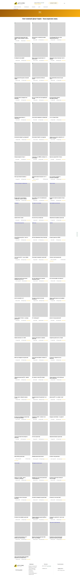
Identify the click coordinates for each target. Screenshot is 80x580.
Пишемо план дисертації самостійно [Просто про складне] (38, 537)
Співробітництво (31, 574)
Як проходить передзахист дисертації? (39, 257)
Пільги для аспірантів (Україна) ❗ (21, 176)
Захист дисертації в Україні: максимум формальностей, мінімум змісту (21, 557)
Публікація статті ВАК (32, 569)
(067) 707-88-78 (37, 2)
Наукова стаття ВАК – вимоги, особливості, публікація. (20, 478)
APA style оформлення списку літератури (39, 237)
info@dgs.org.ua (44, 568)
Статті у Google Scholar (54, 117)
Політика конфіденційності (33, 573)
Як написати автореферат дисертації (21, 517)
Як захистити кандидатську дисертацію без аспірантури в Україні (22, 417)
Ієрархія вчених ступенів (19, 217)
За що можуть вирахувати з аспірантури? (39, 117)
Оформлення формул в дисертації (56, 436)
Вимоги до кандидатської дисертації (21, 357)
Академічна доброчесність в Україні (56, 337)
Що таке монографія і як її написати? (56, 278)
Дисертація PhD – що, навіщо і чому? (56, 397)
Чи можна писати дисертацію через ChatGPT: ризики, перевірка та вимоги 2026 (21, 38)
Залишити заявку (53, 3)
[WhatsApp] (78, 234)
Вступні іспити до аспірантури (37, 217)
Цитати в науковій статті (19, 298)
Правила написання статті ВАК (20, 337)
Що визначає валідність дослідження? (22, 137)
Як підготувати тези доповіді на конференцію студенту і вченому (21, 198)
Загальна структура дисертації (55, 257)
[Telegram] (78, 232)
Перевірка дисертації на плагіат (38, 456)
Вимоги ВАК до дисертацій (19, 456)
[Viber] (78, 233)
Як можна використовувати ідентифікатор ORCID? (55, 98)
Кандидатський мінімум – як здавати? (57, 416)
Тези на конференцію (32, 568)
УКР (64, 3)
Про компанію (31, 570)
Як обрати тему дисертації (54, 456)
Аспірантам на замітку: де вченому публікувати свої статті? (21, 279)
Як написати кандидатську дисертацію (39, 497)
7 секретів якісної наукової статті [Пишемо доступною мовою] (21, 537)
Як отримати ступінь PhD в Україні (38, 377)
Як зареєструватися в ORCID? (55, 237)
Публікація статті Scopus (32, 567)
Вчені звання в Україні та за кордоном (39, 137)
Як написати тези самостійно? (55, 497)
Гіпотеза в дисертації (36, 436)
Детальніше (28, 40)
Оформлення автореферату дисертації (57, 217)
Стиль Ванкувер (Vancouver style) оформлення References (56, 38)
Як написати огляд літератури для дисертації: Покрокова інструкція (56, 537)
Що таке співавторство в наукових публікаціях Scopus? (38, 279)
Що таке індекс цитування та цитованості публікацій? (55, 177)
